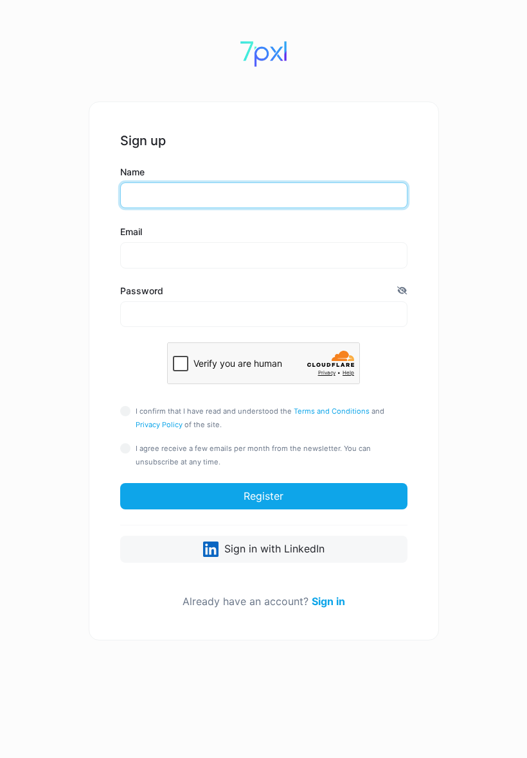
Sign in (328, 601)
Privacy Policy (159, 424)
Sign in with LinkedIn (273, 548)
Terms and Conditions (332, 411)
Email (131, 231)
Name (132, 171)
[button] (402, 290)
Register (263, 495)
